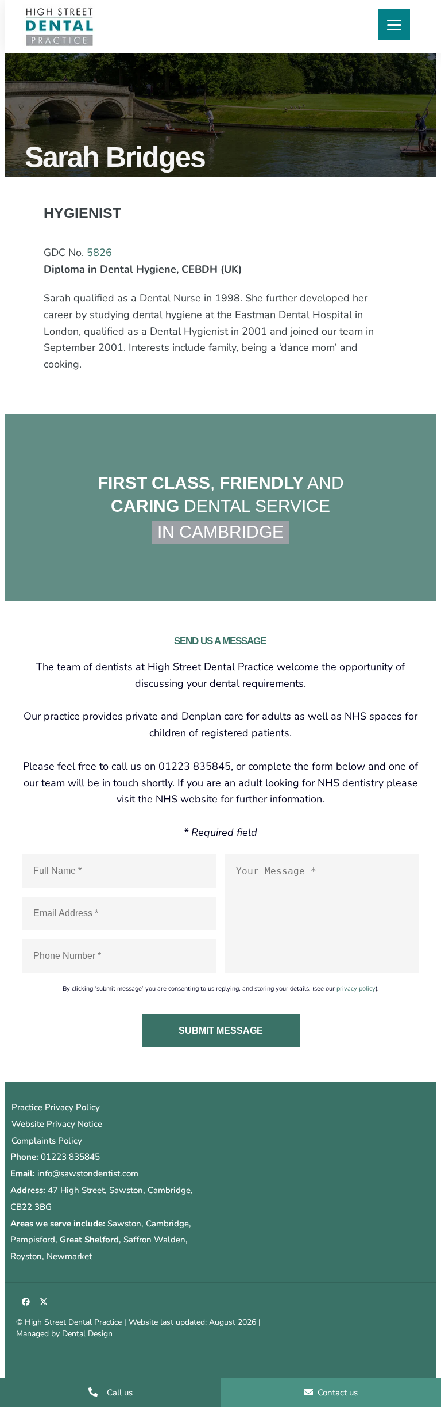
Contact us (336, 1392)
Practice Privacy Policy (55, 1107)
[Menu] (394, 24)
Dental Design (87, 1333)
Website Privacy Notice (56, 1124)
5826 (99, 252)
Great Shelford (89, 1239)
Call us (119, 1392)
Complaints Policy (46, 1140)
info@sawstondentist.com (87, 1173)
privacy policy (356, 988)
